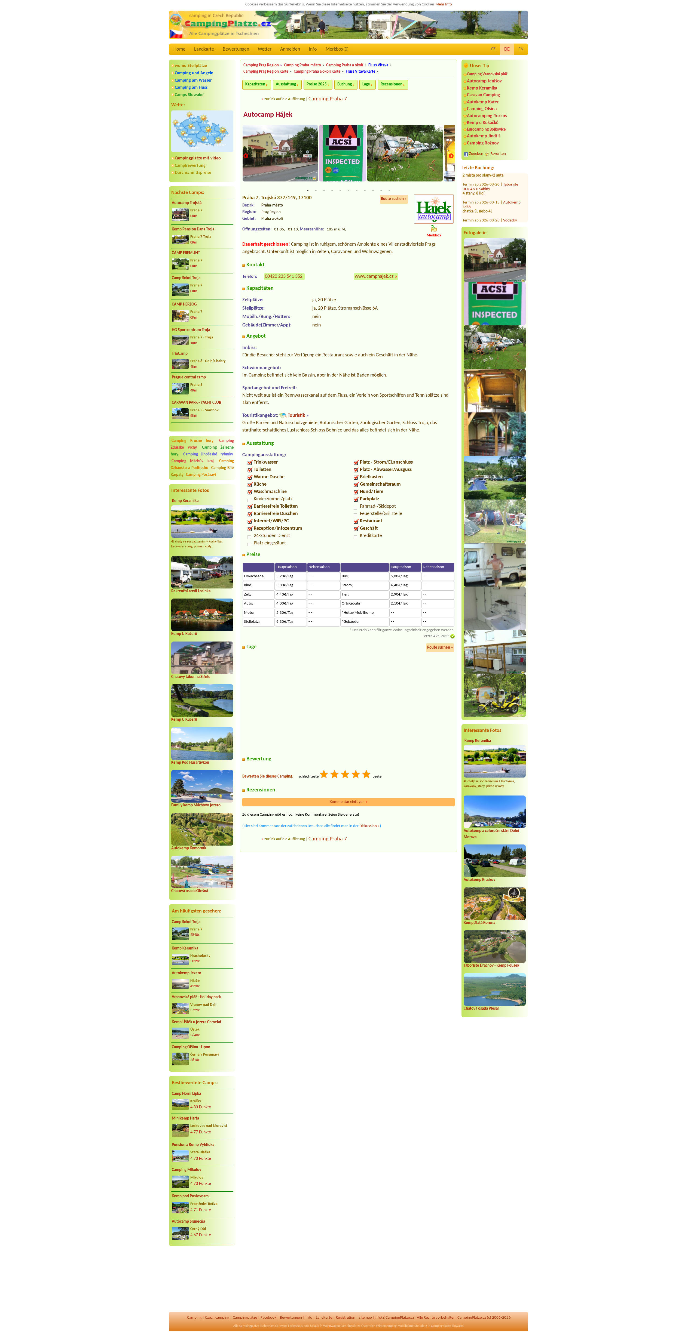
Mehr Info (443, 4)
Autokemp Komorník (188, 848)
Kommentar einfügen (349, 802)
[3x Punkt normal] (345, 775)
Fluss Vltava (378, 65)
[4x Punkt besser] (356, 775)
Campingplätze (245, 1318)
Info (313, 49)
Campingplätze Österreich (358, 1326)
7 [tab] (356, 190)
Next (451, 156)
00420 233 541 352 (283, 276)
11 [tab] (389, 190)
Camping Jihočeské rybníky (208, 454)
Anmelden (290, 49)
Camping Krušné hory (192, 441)
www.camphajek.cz (374, 276)
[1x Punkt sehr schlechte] (324, 775)
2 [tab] (316, 190)
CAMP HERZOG (184, 305)
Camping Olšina (482, 109)
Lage (366, 84)
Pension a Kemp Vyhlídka (193, 1145)
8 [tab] (365, 190)
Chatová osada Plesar (481, 1009)
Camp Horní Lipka (186, 1094)
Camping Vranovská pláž (487, 74)
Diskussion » (369, 826)
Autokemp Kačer (483, 102)
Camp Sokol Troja (186, 278)
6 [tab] (348, 190)
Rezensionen (391, 84)
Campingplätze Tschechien (256, 1326)
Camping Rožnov (483, 143)
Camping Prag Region (261, 65)
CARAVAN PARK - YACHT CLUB (196, 403)
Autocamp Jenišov (484, 81)
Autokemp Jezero (186, 973)
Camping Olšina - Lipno (191, 1047)
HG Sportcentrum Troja (191, 330)
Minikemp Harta (185, 1119)
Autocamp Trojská (186, 203)
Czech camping (217, 1318)
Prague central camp (189, 377)
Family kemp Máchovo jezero (196, 805)
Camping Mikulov (186, 1170)
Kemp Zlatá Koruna (479, 923)
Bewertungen (236, 49)
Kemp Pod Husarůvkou (190, 763)
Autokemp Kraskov (479, 880)
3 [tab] (324, 190)
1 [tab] (307, 190)
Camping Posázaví (201, 475)
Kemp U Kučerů (184, 634)
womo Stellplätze (191, 66)
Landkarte (204, 49)
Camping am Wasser (193, 80)
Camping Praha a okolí (344, 65)
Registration (345, 1318)
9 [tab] (373, 190)
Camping (194, 1318)
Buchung (344, 84)
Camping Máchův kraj (193, 461)
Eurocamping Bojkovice (486, 130)
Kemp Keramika (185, 501)
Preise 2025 (317, 84)
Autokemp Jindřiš (483, 136)
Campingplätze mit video (198, 158)
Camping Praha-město (302, 65)
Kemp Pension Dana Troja (193, 229)
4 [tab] (332, 190)
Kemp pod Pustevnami (191, 1196)
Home (179, 49)
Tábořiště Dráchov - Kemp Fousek (491, 966)
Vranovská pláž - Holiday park (196, 997)
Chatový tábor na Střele (190, 677)
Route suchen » (394, 199)
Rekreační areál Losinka (190, 591)
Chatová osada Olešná (189, 891)
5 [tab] (340, 190)
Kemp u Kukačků (483, 123)
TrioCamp (180, 354)
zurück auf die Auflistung (284, 99)
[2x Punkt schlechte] (335, 775)
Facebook (268, 1318)
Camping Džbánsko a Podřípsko (202, 464)
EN (521, 49)
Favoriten (498, 154)
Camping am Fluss (191, 87)
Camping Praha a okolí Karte (317, 72)
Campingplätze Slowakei (447, 1326)
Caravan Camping (483, 95)
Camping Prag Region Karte (266, 72)
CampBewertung (190, 166)
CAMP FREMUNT (186, 253)
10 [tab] (381, 190)
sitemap (365, 1318)
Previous (245, 156)
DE (507, 49)
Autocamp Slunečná (188, 1222)
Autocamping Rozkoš (487, 116)
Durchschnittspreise (193, 173)
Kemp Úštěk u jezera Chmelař (196, 1022)
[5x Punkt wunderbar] (367, 775)
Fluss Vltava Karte (360, 72)
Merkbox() (337, 49)
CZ (493, 49)
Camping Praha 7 (327, 99)
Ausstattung (286, 84)
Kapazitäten (255, 84)
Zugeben (476, 154)
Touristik (296, 415)
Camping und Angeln (194, 73)
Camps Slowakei (189, 95)
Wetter (264, 49)
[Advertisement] (202, 1279)
